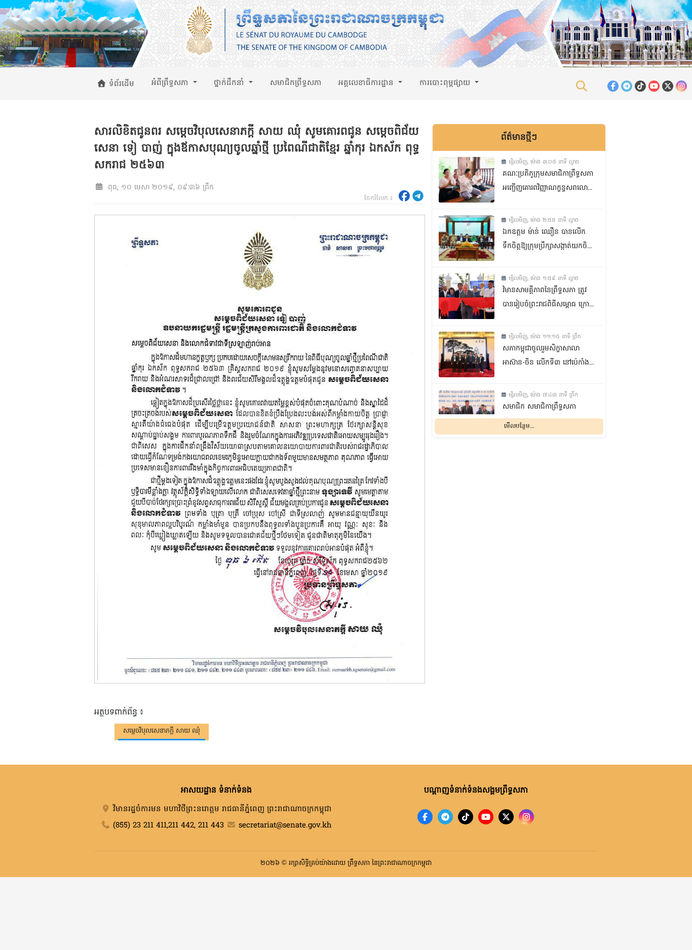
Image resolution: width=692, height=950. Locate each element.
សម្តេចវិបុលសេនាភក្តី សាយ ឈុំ (161, 731)
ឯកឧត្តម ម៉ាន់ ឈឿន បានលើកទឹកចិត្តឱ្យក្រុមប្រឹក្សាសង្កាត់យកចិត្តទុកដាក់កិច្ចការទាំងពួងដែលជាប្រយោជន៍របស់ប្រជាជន (547, 240)
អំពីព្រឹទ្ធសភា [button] (171, 83)
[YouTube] (654, 86)
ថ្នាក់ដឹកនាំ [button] (230, 83)
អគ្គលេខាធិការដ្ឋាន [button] (367, 83)
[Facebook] (613, 86)
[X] (506, 816)
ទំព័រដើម (120, 84)
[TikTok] (640, 86)
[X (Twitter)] (667, 86)
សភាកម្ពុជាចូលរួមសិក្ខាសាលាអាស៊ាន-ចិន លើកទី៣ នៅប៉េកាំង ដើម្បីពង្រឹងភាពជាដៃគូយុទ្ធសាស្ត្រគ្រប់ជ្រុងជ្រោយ (546, 357)
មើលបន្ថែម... (519, 426)
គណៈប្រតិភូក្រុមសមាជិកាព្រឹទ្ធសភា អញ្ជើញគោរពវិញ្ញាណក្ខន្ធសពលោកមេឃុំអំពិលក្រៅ (548, 182)
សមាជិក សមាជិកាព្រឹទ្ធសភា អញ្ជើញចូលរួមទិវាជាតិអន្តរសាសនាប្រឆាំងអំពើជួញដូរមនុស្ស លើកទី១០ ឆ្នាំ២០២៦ (548, 415)
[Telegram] (626, 86)
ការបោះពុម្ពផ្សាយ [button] (446, 83)
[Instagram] (681, 86)
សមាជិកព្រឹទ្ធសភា (296, 83)
